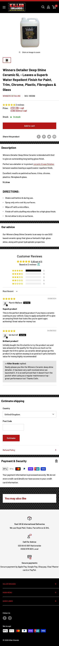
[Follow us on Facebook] (5, 618)
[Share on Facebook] (39, 136)
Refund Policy (9, 450)
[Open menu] (4, 7)
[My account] (48, 7)
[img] (9, 298)
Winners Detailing (11, 96)
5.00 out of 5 (36, 261)
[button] (9, 105)
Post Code (7, 421)
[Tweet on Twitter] (49, 136)
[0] (54, 7)
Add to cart (29, 125)
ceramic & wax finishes (43, 164)
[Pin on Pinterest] (44, 136)
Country (6, 408)
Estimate (11, 438)
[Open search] (43, 7)
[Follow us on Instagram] (10, 618)
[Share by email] (54, 136)
